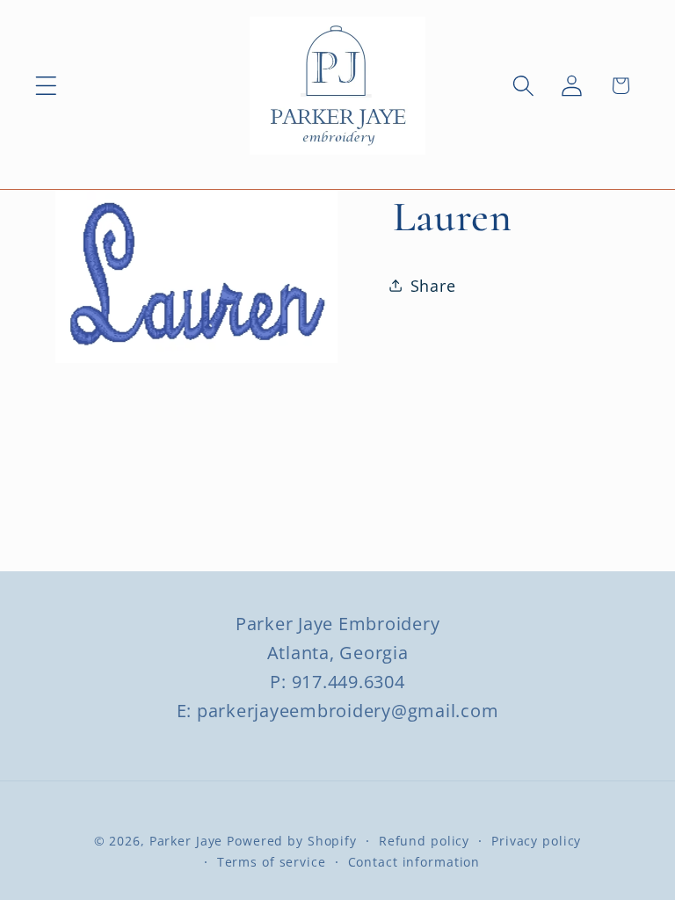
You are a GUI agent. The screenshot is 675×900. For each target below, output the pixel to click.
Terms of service (271, 861)
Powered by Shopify (292, 840)
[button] (46, 86)
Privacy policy (536, 840)
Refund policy (424, 840)
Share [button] (433, 285)
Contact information (414, 861)
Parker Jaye (186, 840)
